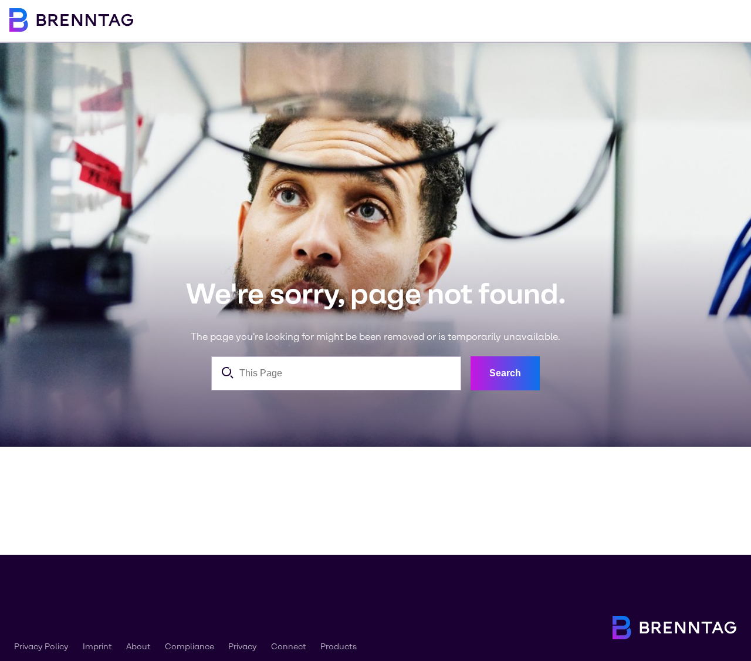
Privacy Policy (41, 647)
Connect (288, 647)
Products (338, 647)
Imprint (97, 647)
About (138, 647)
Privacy (242, 647)
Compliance (189, 647)
